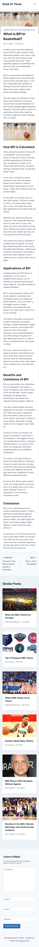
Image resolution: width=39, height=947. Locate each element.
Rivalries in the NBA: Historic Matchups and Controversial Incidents (19, 827)
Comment (9, 870)
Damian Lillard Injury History (19, 741)
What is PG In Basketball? (31, 561)
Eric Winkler (9, 44)
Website (7, 919)
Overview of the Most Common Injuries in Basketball (9, 564)
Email (7, 909)
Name (7, 899)
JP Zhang (10, 662)
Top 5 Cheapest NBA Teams (19, 658)
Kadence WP (24, 941)
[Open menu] (35, 4)
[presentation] (19, 599)
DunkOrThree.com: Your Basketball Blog (19, 30)
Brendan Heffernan (13, 622)
